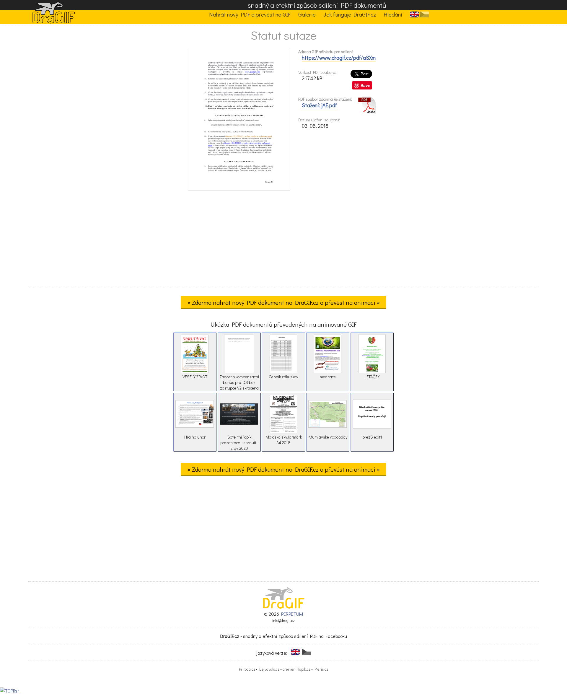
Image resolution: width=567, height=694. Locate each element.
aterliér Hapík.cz (296, 669)
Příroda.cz (247, 669)
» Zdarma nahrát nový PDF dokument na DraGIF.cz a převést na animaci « (284, 302)
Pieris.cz (321, 669)
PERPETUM (292, 614)
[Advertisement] (283, 240)
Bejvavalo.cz (269, 669)
